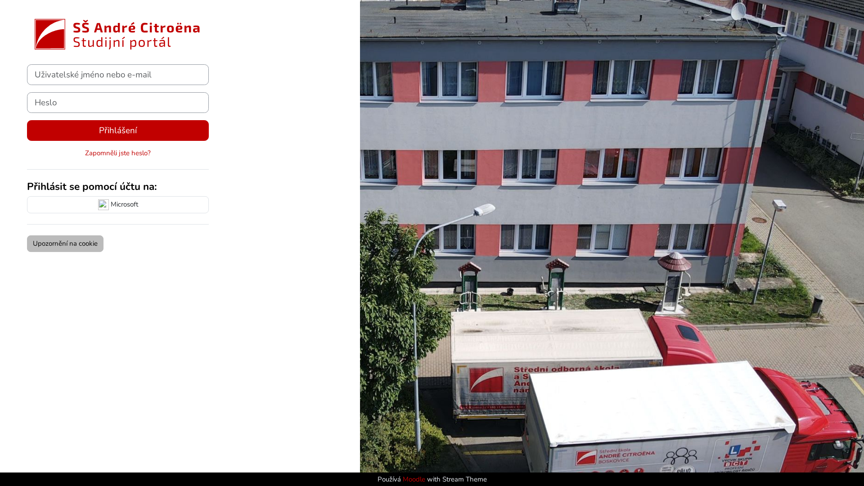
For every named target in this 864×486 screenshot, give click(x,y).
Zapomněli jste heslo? (118, 153)
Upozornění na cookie (65, 243)
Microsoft (123, 204)
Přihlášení (118, 130)
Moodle (415, 479)
